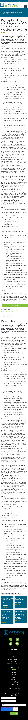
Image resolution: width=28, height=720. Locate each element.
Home (4, 11)
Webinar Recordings (12, 11)
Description (6, 316)
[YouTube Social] (17, 644)
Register (20, 1)
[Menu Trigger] (25, 6)
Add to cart (15, 305)
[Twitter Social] (17, 639)
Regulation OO (19, 310)
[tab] (7, 316)
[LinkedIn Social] (10, 644)
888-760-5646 (16, 655)
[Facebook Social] (10, 639)
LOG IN (23, 1)
